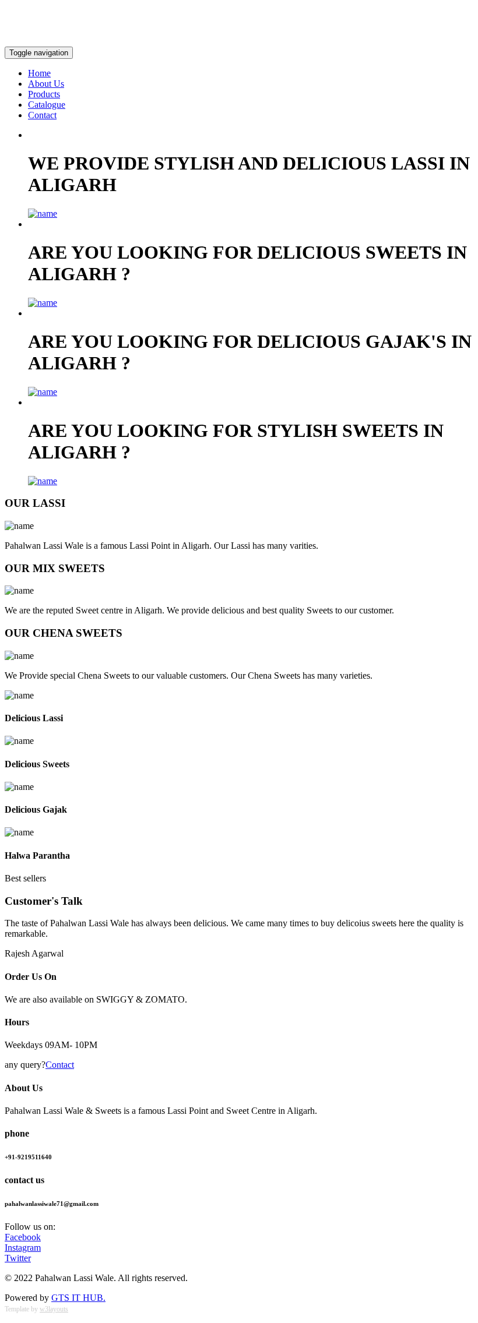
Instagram (23, 1248)
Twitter (18, 1258)
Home (39, 73)
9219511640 (28, 12)
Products (44, 94)
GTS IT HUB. (78, 1298)
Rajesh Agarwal (34, 953)
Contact (42, 115)
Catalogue (46, 105)
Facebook (23, 1237)
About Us (46, 84)
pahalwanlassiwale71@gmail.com (410, 32)
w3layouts (54, 1309)
